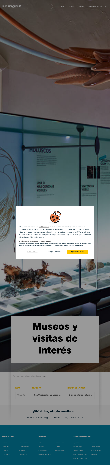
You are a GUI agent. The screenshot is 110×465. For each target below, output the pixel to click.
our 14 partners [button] (44, 227)
